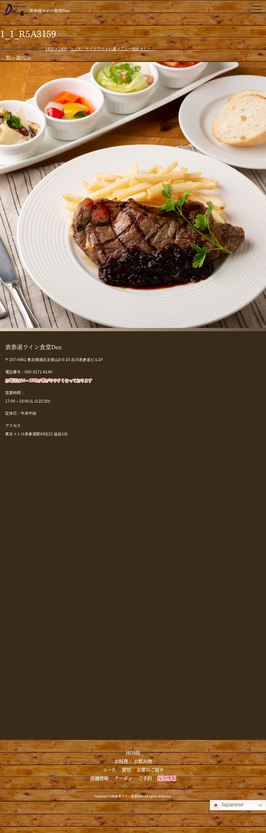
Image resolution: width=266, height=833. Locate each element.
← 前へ (7, 57)
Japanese (232, 804)
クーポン (123, 777)
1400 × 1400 (56, 49)
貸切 (126, 769)
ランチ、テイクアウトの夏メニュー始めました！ (112, 49)
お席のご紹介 (150, 769)
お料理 (121, 761)
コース (109, 769)
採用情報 (167, 777)
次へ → (23, 57)
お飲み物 (143, 761)
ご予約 (145, 777)
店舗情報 (99, 777)
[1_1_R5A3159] (133, 323)
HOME (133, 752)
